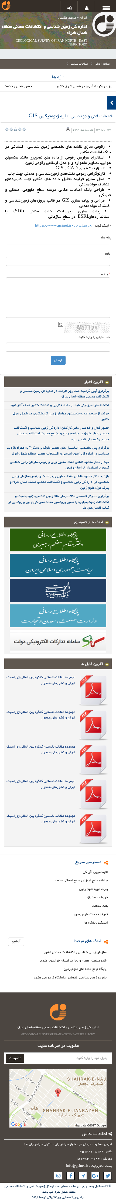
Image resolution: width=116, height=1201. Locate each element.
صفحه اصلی (102, 64)
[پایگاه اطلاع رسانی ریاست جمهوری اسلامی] (58, 565)
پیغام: (105, 274)
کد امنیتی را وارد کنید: (93, 337)
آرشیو (16, 941)
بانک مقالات (100, 906)
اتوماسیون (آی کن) (94, 872)
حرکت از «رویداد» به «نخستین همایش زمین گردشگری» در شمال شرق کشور (61, 416)
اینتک (35, 1197)
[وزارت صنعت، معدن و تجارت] (58, 615)
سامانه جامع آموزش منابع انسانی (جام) (81, 880)
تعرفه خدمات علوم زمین (91, 914)
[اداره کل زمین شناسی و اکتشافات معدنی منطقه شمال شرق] (104, 25)
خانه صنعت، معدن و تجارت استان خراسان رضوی (73, 961)
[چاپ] (68, 129)
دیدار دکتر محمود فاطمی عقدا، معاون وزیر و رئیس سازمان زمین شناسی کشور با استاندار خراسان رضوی (59, 465)
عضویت (15, 1058)
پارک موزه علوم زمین (93, 889)
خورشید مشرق (97, 897)
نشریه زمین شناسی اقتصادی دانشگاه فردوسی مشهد (70, 978)
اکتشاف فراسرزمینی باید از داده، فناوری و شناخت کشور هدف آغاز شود (59, 405)
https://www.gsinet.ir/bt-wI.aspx (63, 226)
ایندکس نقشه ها (96, 923)
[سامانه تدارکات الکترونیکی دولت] (58, 641)
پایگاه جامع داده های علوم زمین (85, 969)
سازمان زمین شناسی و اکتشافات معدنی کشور (75, 952)
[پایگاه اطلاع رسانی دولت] (58, 590)
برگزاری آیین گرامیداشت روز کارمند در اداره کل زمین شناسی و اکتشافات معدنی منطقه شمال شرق (64, 394)
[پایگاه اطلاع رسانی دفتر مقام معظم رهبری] (58, 539)
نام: (107, 254)
